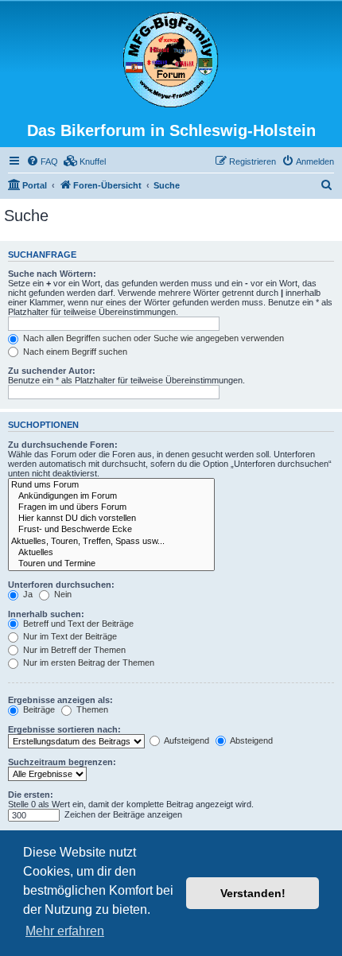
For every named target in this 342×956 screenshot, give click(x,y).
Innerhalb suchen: (46, 614)
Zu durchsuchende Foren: (63, 444)
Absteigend (250, 740)
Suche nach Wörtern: (52, 273)
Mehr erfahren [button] (64, 931)
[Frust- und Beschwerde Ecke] (111, 529)
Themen (91, 709)
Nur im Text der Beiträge (69, 636)
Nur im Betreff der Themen (73, 650)
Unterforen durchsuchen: (61, 584)
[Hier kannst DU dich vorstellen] (111, 518)
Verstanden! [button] (253, 893)
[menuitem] (42, 161)
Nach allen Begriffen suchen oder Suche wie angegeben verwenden (152, 338)
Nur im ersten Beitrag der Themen (87, 662)
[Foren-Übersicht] (171, 60)
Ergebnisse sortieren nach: (64, 729)
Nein (62, 594)
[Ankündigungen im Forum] (111, 496)
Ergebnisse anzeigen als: (60, 700)
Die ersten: (30, 794)
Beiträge (38, 709)
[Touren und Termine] (111, 563)
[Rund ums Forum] (111, 485)
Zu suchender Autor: (51, 370)
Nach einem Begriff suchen (74, 351)
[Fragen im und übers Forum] (111, 507)
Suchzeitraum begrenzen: (62, 762)
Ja (27, 594)
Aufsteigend (185, 740)
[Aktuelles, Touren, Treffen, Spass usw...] (111, 541)
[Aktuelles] (111, 552)
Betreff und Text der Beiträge (77, 623)
